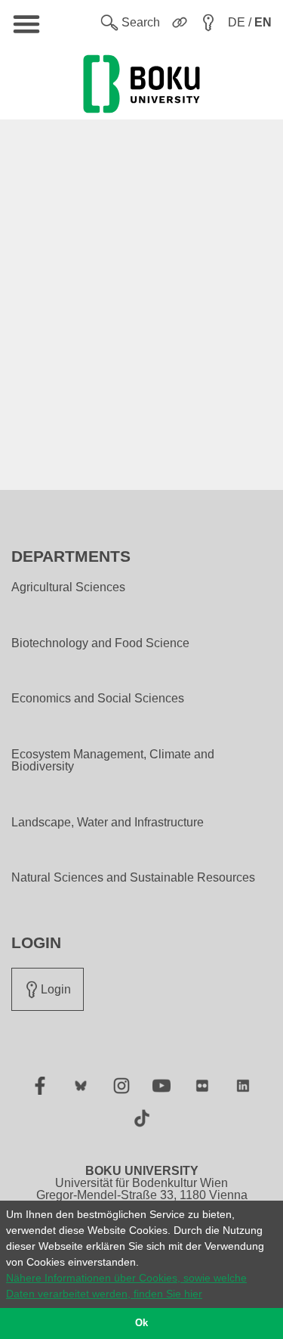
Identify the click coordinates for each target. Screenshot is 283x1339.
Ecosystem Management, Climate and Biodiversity (112, 761)
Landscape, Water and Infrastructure (107, 823)
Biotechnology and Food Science (100, 643)
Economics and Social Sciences (97, 699)
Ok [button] (141, 1323)
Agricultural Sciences (68, 587)
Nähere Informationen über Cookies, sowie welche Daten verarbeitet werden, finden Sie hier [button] (126, 1286)
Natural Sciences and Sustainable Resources (133, 878)
